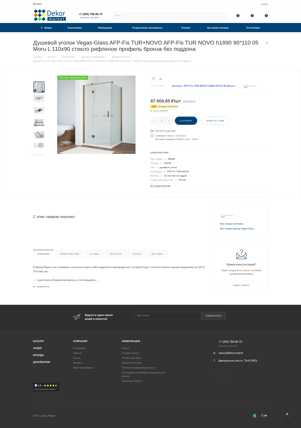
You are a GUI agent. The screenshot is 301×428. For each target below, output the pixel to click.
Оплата (137, 254)
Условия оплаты (130, 353)
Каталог (38, 341)
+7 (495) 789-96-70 (90, 14)
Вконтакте (217, 372)
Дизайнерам (41, 362)
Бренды (38, 355)
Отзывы (94, 254)
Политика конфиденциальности (138, 367)
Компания (80, 341)
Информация (131, 341)
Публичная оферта (132, 381)
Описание (43, 254)
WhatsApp (226, 372)
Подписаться (214, 316)
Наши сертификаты (83, 367)
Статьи (76, 358)
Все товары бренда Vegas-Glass (237, 228)
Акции (37, 348)
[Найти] (222, 15)
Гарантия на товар (131, 363)
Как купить (116, 254)
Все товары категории (231, 223)
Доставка (157, 254)
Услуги (125, 348)
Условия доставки (131, 358)
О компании (79, 348)
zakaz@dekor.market (230, 352)
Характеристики (69, 254)
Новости (77, 353)
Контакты (78, 363)
